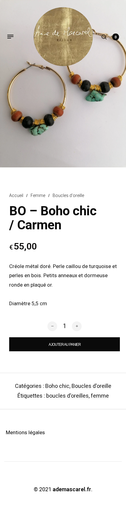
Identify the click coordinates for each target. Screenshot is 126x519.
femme (100, 395)
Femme (38, 195)
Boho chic (57, 386)
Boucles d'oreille (68, 195)
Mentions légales (25, 432)
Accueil (16, 195)
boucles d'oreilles (67, 395)
